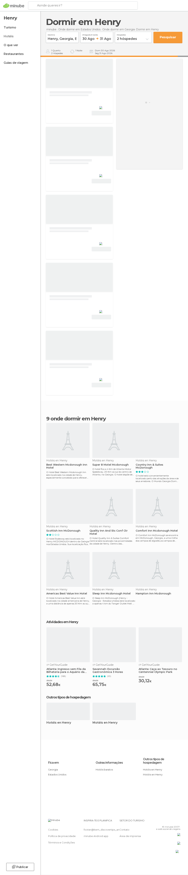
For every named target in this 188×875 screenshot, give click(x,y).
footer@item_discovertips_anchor (104, 829)
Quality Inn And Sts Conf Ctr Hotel (109, 532)
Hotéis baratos (104, 769)
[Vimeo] (173, 821)
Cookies (53, 829)
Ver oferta (101, 113)
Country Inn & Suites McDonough (149, 466)
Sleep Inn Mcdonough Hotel (111, 593)
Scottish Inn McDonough (63, 530)
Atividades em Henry (62, 622)
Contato (124, 829)
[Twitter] (168, 821)
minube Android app (96, 836)
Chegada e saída (90, 34)
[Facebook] (163, 821)
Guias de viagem (16, 62)
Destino (51, 34)
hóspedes (121, 34)
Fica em (53, 762)
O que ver (11, 45)
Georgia (53, 769)
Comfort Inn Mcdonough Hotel (157, 530)
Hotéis (9, 36)
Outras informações (109, 762)
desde (49, 680)
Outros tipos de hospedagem (153, 760)
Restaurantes (14, 54)
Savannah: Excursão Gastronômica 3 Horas (108, 671)
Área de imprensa (130, 836)
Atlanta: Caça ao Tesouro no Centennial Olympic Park (158, 671)
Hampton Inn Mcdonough (153, 593)
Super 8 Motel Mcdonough (110, 464)
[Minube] (13, 5)
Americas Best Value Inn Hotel (66, 593)
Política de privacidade (62, 836)
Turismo (10, 27)
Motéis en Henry (105, 722)
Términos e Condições (61, 842)
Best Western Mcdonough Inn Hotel (66, 466)
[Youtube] (178, 821)
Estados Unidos (57, 774)
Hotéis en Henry (58, 722)
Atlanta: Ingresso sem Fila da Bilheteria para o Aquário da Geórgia (66, 671)
